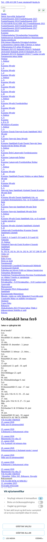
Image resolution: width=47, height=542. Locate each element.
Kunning (4, 33)
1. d (2, 73)
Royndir (33, 476)
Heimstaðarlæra (16, 200)
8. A (3, 188)
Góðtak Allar (23, 533)
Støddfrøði (33, 131)
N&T (40, 131)
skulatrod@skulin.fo (28, 2)
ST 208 (36, 251)
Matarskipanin (37, 37)
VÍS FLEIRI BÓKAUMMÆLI (14, 481)
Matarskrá (26, 296)
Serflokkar (5, 249)
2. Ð (3, 94)
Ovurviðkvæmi (36, 296)
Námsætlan (6, 273)
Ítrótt (11, 153)
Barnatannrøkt (7, 294)
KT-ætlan (17, 47)
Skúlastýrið (20, 16)
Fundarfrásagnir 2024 (10, 21)
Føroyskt (19, 131)
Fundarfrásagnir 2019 (28, 26)
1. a (2, 63)
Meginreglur (16, 273)
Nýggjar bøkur (24, 308)
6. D (3, 160)
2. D (3, 89)
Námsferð (5, 244)
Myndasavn (26, 47)
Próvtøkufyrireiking (28, 42)
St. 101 (4, 251)
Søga (19, 139)
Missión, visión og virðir (11, 296)
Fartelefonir (6, 275)
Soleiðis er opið (20, 310)
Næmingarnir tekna (9, 56)
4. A (3, 117)
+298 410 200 (9, 2)
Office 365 (15, 476)
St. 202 (23, 251)
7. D (3, 181)
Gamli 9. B (15, 237)
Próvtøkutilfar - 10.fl (26, 282)
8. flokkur (5, 186)
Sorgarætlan (33, 35)
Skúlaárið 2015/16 (9, 54)
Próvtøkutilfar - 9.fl (9, 282)
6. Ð (3, 164)
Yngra (8, 258)
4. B (3, 122)
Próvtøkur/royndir (8, 280)
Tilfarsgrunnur (7, 47)
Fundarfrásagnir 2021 (36, 23)
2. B (3, 84)
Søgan (4, 16)
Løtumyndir (18, 153)
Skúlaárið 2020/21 (24, 49)
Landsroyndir (40, 282)
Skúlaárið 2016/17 (24, 54)
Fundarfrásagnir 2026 (10, 19)
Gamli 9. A (6, 237)
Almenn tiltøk (19, 44)
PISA (14, 289)
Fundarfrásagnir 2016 (10, 30)
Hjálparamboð (22, 289)
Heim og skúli (7, 261)
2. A (3, 80)
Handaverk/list (7, 146)
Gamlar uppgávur (8, 221)
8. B (3, 195)
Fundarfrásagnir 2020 (10, 26)
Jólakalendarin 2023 (9, 308)
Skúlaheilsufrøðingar (22, 37)
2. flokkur (5, 77)
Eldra (3, 258)
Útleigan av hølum (32, 44)
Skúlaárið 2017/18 (33, 52)
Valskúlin (5, 240)
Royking (30, 275)
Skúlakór (4, 256)
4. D (7, 122)
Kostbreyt (27, 244)
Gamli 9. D (25, 237)
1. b (2, 68)
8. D (3, 204)
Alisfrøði (27, 190)
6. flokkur (5, 148)
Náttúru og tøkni (32, 176)
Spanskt (34, 244)
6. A (3, 150)
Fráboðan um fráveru (10, 270)
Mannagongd (6, 287)
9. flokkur (5, 214)
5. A (3, 129)
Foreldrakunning (30, 153)
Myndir (12, 66)
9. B (3, 223)
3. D (3, 110)
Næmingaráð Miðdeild (31, 265)
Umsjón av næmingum (19, 277)
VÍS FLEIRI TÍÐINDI (10, 420)
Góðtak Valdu (23, 526)
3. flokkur (5, 99)
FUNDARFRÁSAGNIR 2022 (14, 23)
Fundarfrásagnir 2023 (28, 21)
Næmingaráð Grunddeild (11, 265)
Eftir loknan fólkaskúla (10, 42)
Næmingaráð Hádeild (10, 268)
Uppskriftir (6, 298)
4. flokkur (5, 115)
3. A (3, 101)
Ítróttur (17, 146)
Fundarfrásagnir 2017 (28, 28)
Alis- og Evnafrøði (31, 200)
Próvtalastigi (6, 289)
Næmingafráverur (18, 275)
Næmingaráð (6, 263)
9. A (3, 216)
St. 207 (30, 251)
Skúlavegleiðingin (8, 40)
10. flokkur (5, 242)
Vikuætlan (6, 476)
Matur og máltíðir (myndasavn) (23, 298)
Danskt (12, 131)
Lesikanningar (7, 44)
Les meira (10, 538)
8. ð (2, 209)
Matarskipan (18, 294)
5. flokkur (5, 127)
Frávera (4, 312)
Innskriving (38, 270)
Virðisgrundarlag (8, 35)
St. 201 (17, 251)
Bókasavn (5, 305)
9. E (2, 235)
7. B (3, 174)
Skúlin (3, 14)
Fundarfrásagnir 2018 (10, 28)
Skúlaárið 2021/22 (9, 49)
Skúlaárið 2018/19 (18, 52)
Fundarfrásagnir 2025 (28, 19)
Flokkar (4, 59)
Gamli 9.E (34, 237)
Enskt (25, 131)
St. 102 (10, 251)
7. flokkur (5, 167)
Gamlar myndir (38, 54)
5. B (3, 136)
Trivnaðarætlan (21, 35)
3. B (3, 106)
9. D (3, 228)
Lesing (41, 200)
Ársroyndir (5, 284)
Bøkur (41, 176)
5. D (3, 141)
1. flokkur (5, 61)
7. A (3, 169)
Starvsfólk (11, 16)
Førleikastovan (7, 37)
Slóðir (19, 56)
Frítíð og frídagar (26, 270)
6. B (3, 155)
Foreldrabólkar (22, 103)
